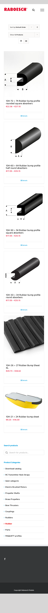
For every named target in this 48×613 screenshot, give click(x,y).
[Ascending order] (37, 27)
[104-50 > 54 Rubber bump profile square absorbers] (13, 117)
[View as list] (26, 40)
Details (14, 101)
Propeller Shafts (12, 265)
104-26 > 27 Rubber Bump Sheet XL (13, 183)
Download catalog (13, 241)
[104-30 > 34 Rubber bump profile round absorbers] (34, 117)
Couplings (9, 284)
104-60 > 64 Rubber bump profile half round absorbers (34, 78)
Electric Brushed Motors (16, 259)
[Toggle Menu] (42, 10)
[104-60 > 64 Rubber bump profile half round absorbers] (34, 60)
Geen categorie (12, 253)
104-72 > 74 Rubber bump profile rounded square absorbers (13, 82)
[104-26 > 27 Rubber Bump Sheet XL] (13, 166)
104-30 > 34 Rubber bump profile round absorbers (34, 133)
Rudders (9, 290)
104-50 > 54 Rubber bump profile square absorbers (13, 133)
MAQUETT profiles (13, 308)
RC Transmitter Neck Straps (17, 247)
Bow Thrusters (11, 278)
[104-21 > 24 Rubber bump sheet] (34, 162)
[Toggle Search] (33, 10)
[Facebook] (5, 331)
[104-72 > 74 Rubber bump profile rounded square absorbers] (13, 62)
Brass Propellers (12, 271)
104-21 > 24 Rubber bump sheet (34, 174)
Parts (7, 302)
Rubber (8, 296)
